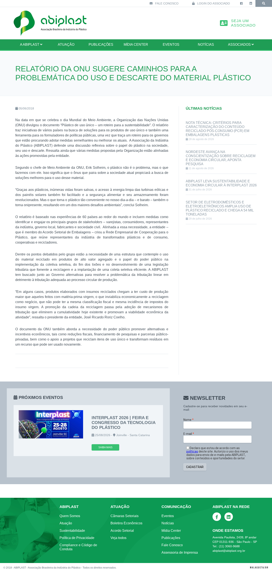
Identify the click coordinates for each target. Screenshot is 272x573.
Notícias (206, 44)
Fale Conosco (166, 3)
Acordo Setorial (122, 530)
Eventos (171, 44)
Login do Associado (213, 3)
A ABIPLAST (30, 44)
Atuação (66, 523)
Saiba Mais (105, 447)
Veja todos (118, 538)
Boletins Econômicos (126, 523)
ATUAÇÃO (66, 44)
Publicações (101, 44)
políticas (192, 451)
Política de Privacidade (77, 538)
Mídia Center (136, 44)
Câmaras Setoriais (124, 516)
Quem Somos (70, 516)
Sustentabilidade (72, 530)
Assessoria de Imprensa (180, 552)
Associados (240, 44)
